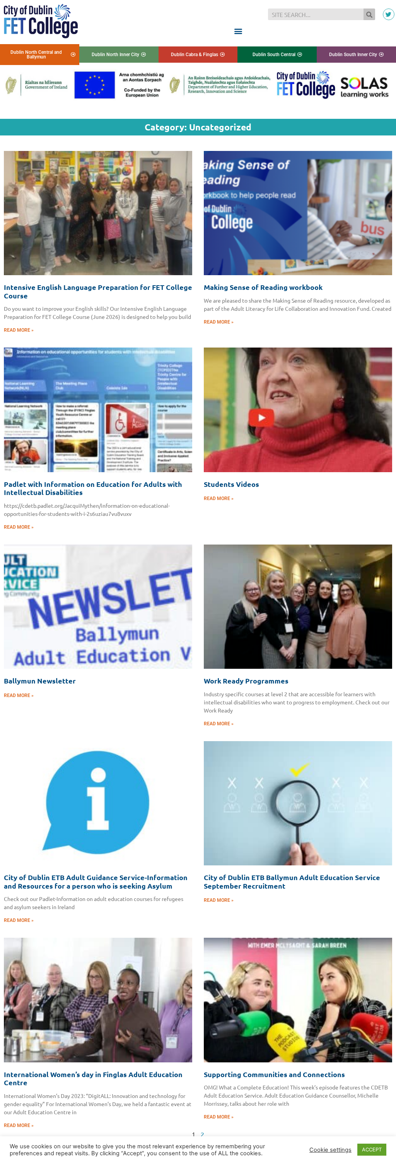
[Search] (369, 14)
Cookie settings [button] (330, 1149)
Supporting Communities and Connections (274, 1074)
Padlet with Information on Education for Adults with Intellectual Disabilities (93, 488)
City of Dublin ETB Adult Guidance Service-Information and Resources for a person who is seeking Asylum (96, 881)
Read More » (19, 330)
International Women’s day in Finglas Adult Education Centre (93, 1078)
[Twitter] (388, 14)
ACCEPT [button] (372, 1149)
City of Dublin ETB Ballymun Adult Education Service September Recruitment (292, 881)
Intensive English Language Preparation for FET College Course (98, 291)
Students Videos (231, 484)
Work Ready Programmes (246, 680)
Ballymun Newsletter (40, 680)
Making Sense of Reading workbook (263, 287)
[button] (238, 30)
